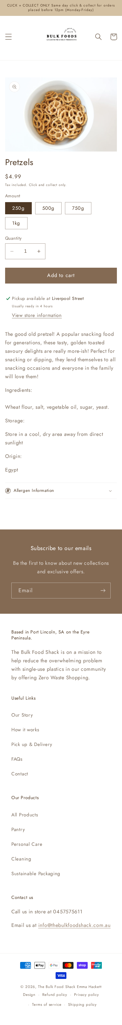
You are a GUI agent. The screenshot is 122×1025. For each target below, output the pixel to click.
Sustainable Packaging (35, 873)
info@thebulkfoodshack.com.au (74, 925)
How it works (25, 729)
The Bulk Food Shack (56, 986)
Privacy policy (86, 994)
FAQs (17, 759)
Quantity (13, 238)
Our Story (22, 715)
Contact (19, 773)
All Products (24, 814)
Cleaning (21, 858)
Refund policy (54, 994)
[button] (8, 36)
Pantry (18, 829)
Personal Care (26, 844)
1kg (16, 223)
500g (48, 208)
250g (18, 208)
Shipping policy (82, 1004)
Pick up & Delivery (31, 744)
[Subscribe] (102, 590)
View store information (37, 315)
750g (78, 208)
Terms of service (46, 1004)
